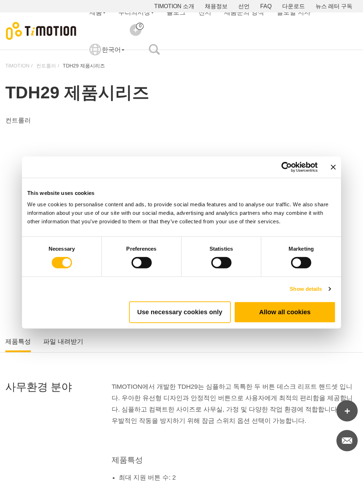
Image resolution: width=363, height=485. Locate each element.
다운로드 (293, 6)
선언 (244, 6)
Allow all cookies (285, 311)
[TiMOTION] (41, 31)
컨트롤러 (46, 66)
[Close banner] (333, 167)
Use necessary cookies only (179, 311)
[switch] (142, 262)
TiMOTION (17, 66)
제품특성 (18, 341)
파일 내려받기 (63, 341)
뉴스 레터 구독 (333, 6)
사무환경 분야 (38, 387)
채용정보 (216, 6)
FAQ (266, 6)
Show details (306, 289)
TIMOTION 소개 (174, 6)
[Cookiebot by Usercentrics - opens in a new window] (287, 167)
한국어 (111, 49)
